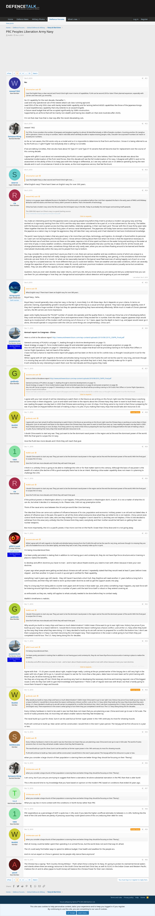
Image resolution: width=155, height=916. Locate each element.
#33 (146, 641)
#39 (146, 829)
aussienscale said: (32, 375)
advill (14, 872)
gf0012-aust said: (32, 647)
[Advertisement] (77, 55)
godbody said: (31, 418)
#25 (146, 282)
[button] (46, 19)
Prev (9, 73)
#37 (146, 788)
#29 (146, 447)
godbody (15, 381)
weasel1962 (14, 91)
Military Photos (38, 19)
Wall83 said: (30, 453)
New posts (10, 23)
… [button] (26, 73)
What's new (72, 19)
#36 (146, 763)
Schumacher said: (32, 89)
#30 (146, 478)
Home (10, 19)
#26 (146, 328)
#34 (146, 690)
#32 (146, 604)
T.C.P (15, 801)
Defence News (22, 19)
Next (35, 73)
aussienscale (14, 341)
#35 (146, 732)
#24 (146, 190)
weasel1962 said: (32, 196)
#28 (146, 412)
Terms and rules (116, 897)
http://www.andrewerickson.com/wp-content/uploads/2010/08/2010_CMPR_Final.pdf (88, 337)
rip (14, 203)
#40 (146, 860)
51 (29, 73)
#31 (146, 533)
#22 (146, 124)
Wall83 (10, 35)
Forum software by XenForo (77, 902)
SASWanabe (14, 745)
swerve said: (30, 289)
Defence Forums (56, 19)
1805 (14, 459)
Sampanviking (14, 136)
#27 (146, 368)
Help (137, 897)
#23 (146, 170)
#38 (146, 809)
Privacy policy (129, 897)
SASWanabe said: (32, 769)
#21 (146, 78)
